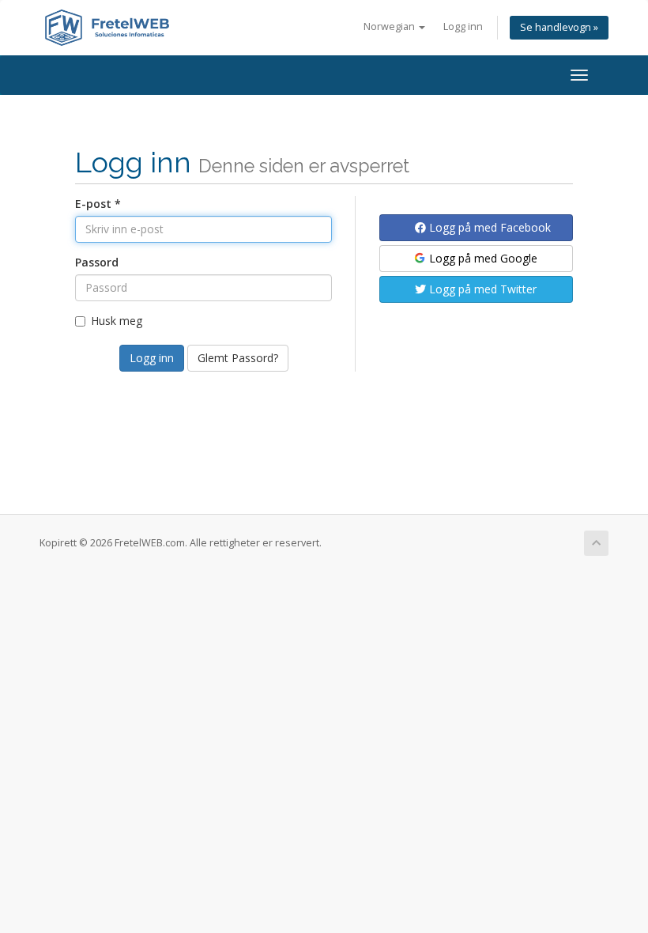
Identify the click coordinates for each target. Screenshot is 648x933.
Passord (97, 262)
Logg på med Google (481, 258)
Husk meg (116, 320)
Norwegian (390, 26)
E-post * (98, 203)
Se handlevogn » (559, 27)
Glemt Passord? (238, 357)
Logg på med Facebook (488, 227)
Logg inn (463, 26)
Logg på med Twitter (481, 289)
